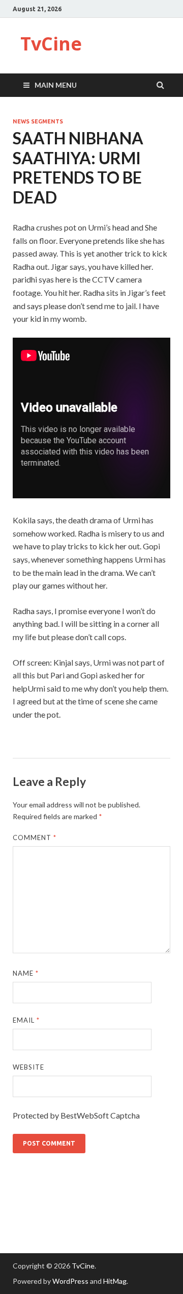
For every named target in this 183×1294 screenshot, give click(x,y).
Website (28, 1067)
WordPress (70, 1281)
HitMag (115, 1281)
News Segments (38, 121)
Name (26, 973)
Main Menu (56, 85)
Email (26, 1020)
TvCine (51, 43)
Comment (34, 837)
